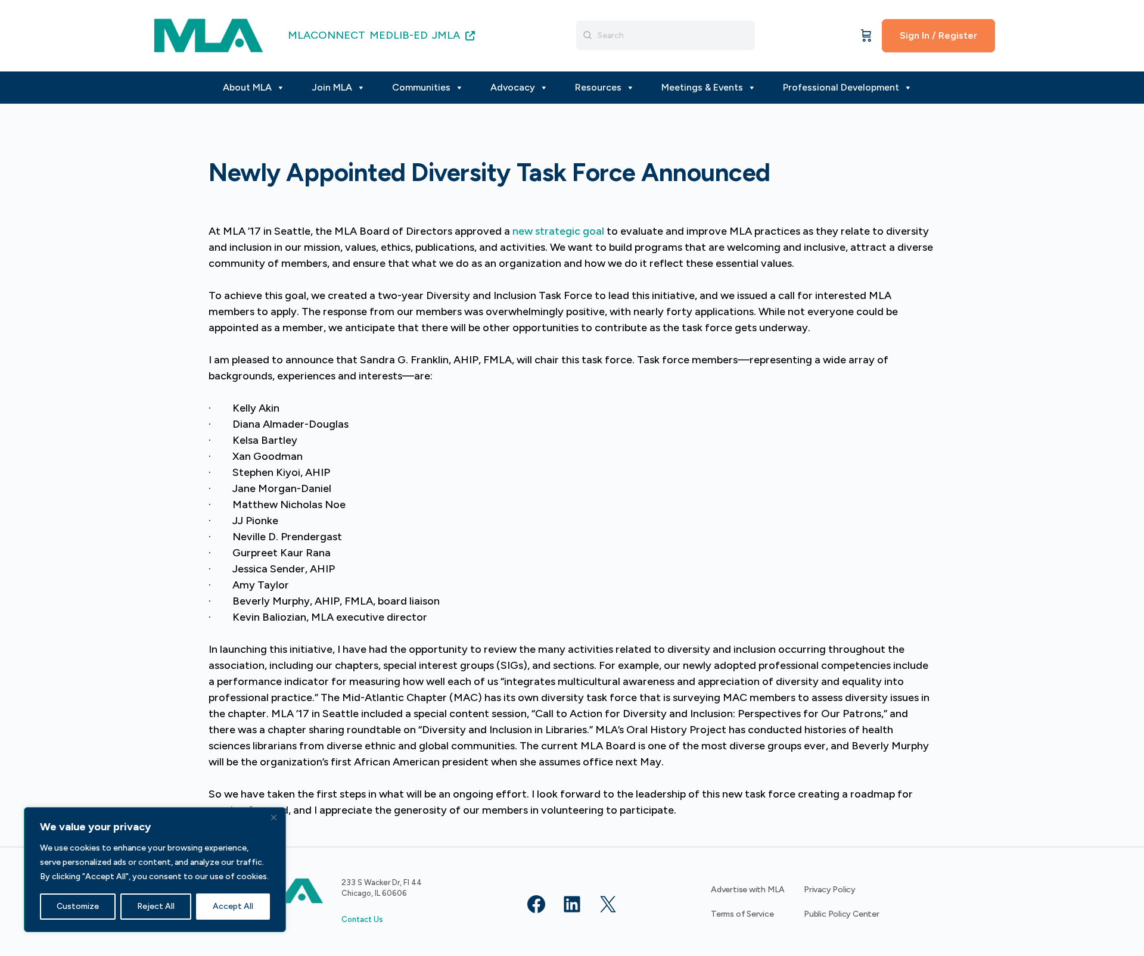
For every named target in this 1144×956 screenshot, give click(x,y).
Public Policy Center (841, 914)
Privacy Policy (830, 890)
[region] (155, 869)
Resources (598, 87)
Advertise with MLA (748, 890)
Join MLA (332, 87)
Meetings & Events (702, 87)
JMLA (447, 35)
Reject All (156, 906)
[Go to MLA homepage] (208, 34)
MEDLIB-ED (398, 35)
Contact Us (362, 919)
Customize (78, 906)
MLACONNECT (326, 35)
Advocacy (512, 87)
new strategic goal (558, 231)
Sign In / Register (938, 35)
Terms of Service (742, 914)
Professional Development (841, 87)
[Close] (273, 817)
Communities (421, 87)
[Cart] (866, 35)
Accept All (233, 906)
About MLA (247, 87)
